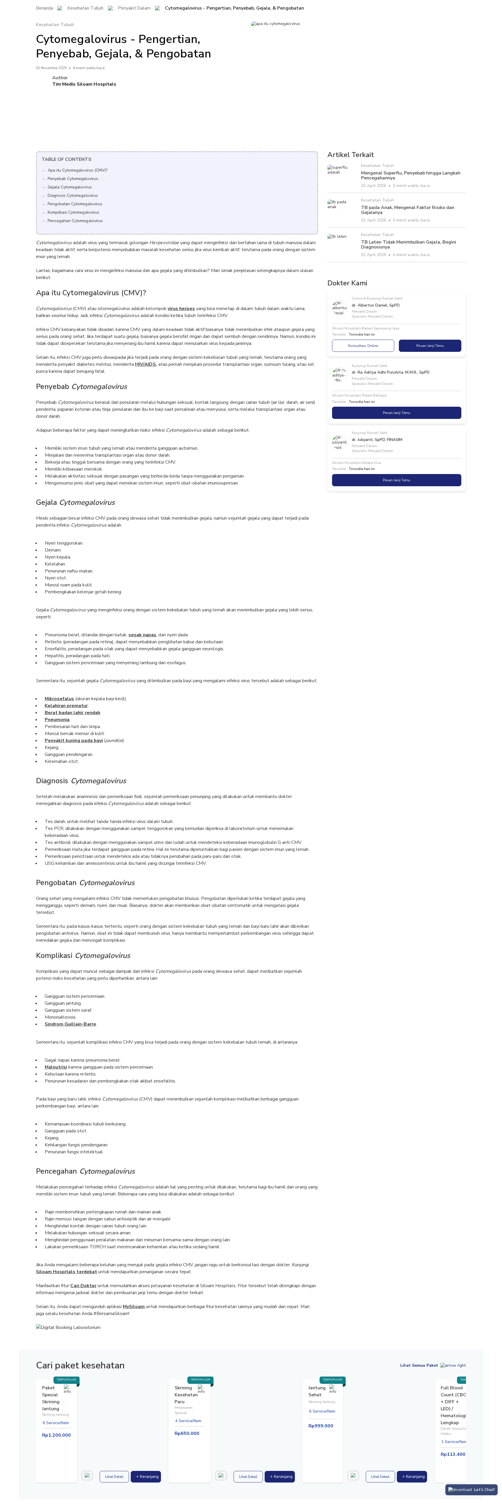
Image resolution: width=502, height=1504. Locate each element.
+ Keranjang (147, 1476)
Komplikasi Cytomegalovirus (73, 212)
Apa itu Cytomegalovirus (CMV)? (77, 170)
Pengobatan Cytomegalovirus (75, 204)
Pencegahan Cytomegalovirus (75, 221)
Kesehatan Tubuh (85, 8)
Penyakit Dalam (134, 8)
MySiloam (134, 1306)
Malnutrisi (56, 1067)
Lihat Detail (114, 1476)
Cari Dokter (83, 1286)
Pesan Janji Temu (430, 345)
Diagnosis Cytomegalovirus (73, 195)
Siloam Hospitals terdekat (66, 1272)
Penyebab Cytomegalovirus (73, 178)
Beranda (44, 8)
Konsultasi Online (363, 345)
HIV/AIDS (145, 364)
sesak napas (142, 635)
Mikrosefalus (59, 699)
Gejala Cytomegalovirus (70, 187)
